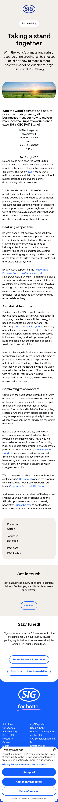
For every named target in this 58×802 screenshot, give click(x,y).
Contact (29, 605)
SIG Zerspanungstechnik (42, 740)
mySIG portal (37, 724)
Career (6, 742)
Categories (8, 728)
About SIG (8, 735)
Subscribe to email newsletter (29, 659)
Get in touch (26, 479)
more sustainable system (28, 326)
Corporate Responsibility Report (27, 486)
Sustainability (9, 731)
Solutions (7, 724)
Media (5, 745)
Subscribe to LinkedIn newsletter (29, 671)
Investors (7, 738)
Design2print (37, 728)
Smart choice (37, 745)
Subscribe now (23, 505)
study (31, 171)
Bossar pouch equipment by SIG (42, 733)
